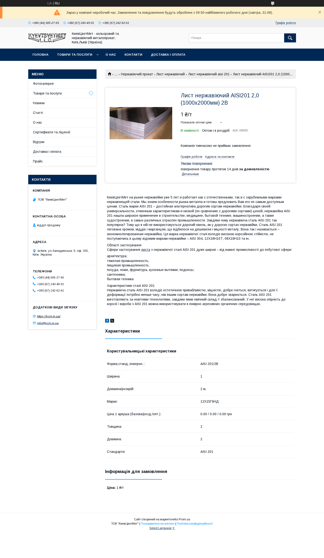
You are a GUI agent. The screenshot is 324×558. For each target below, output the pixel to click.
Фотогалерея (43, 84)
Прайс (38, 161)
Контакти (133, 54)
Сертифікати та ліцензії (51, 132)
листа (145, 250)
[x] (112, 321)
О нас (111, 54)
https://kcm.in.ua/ (48, 316)
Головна (40, 54)
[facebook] (107, 321)
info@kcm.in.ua (48, 323)
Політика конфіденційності (195, 523)
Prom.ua (184, 519)
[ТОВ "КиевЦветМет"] (47, 41)
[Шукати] (290, 37)
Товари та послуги (74, 54)
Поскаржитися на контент (158, 523)
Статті (38, 113)
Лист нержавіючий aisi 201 (209, 74)
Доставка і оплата (168, 54)
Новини (39, 103)
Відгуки (38, 142)
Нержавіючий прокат (137, 74)
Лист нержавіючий (170, 74)
